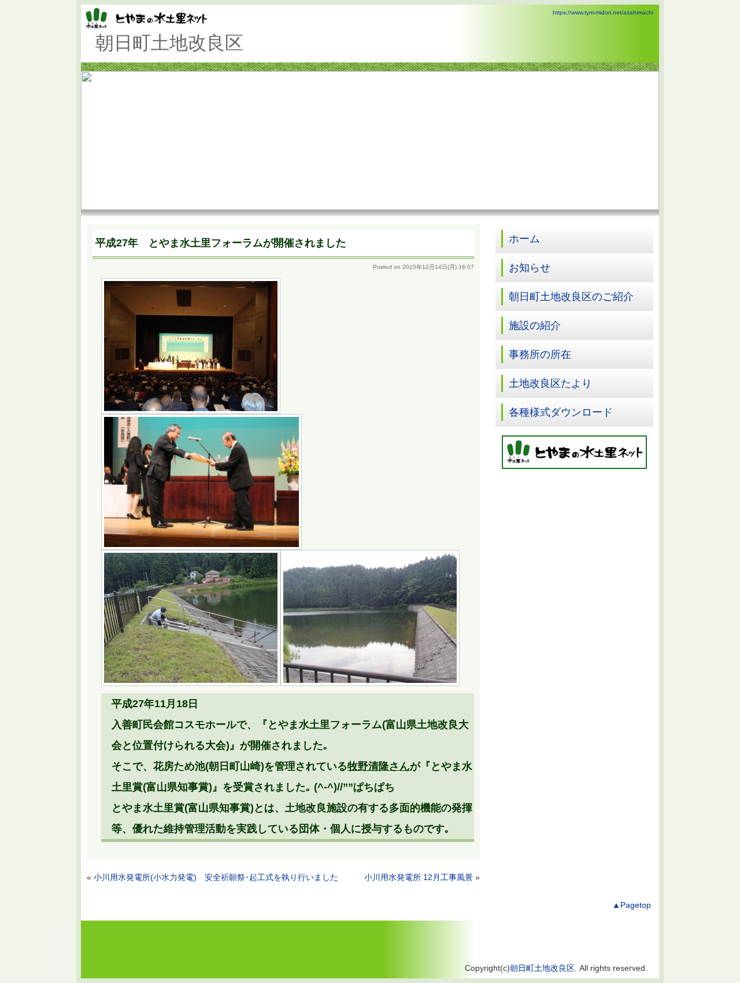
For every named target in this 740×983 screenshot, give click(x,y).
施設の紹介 (535, 325)
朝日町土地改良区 (542, 968)
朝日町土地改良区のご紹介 (571, 296)
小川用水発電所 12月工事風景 (418, 877)
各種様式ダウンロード (561, 412)
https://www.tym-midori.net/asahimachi (603, 12)
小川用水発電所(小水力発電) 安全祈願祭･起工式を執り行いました (216, 877)
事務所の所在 (540, 354)
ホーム (524, 239)
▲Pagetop (631, 905)
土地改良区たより (550, 383)
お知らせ (529, 268)
